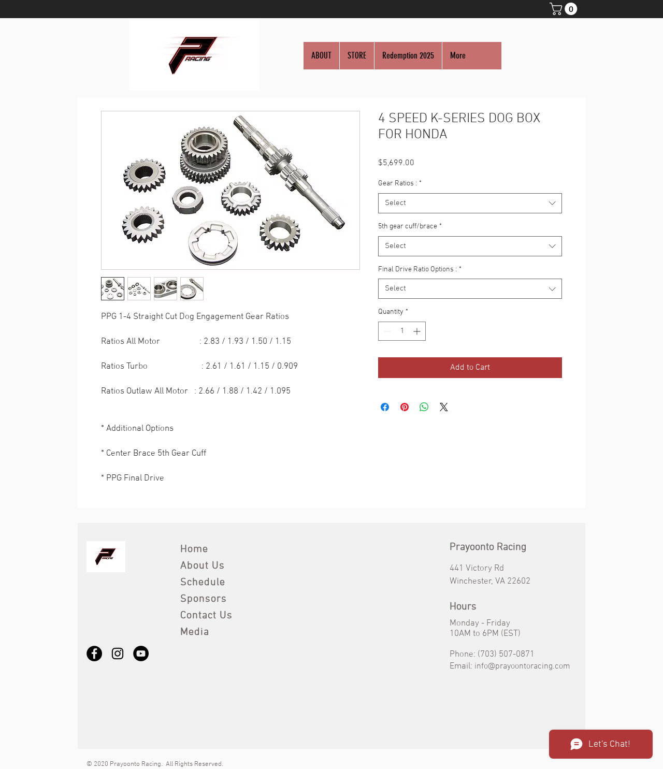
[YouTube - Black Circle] (141, 653)
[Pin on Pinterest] (404, 407)
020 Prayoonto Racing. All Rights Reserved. (160, 764)
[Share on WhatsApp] (424, 407)
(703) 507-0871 (506, 654)
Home (194, 549)
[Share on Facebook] (385, 407)
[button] (565, 9)
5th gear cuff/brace (410, 226)
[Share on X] (444, 407)
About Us (202, 566)
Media (194, 632)
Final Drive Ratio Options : (420, 269)
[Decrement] (386, 331)
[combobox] (470, 203)
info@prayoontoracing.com (522, 666)
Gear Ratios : (400, 183)
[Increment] (417, 331)
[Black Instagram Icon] (117, 653)
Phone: (464, 654)
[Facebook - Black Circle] (94, 653)
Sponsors (203, 599)
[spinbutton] (402, 331)
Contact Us (206, 616)
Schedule (202, 582)
